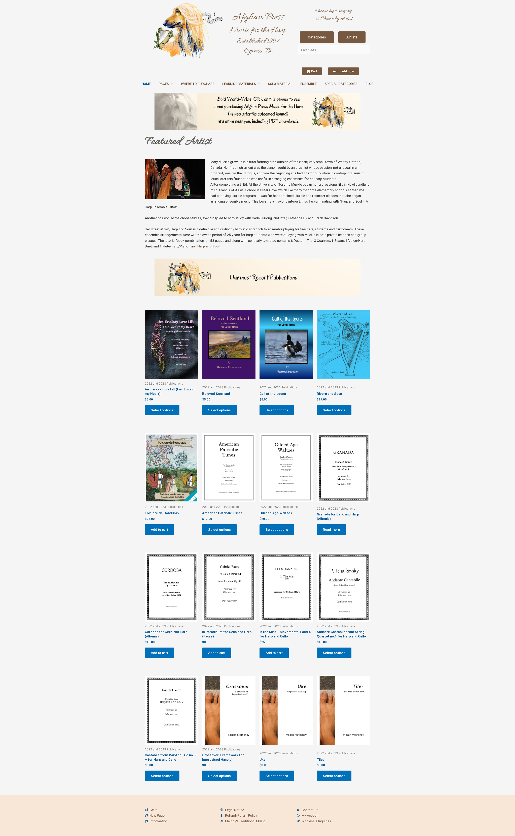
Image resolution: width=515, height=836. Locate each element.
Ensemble (308, 84)
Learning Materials (239, 84)
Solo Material (280, 84)
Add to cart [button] (159, 530)
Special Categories (341, 84)
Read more (331, 530)
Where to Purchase (197, 84)
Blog (370, 84)
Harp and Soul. (208, 246)
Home (146, 84)
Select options (162, 410)
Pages (164, 84)
